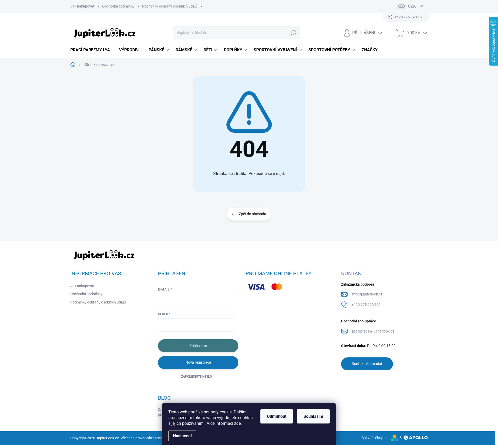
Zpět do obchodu (252, 214)
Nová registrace (198, 362)
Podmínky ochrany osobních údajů (170, 6)
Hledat (293, 33)
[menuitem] (92, 50)
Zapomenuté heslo (196, 376)
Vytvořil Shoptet (375, 438)
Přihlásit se (198, 345)
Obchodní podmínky (118, 6)
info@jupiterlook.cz (367, 294)
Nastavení (182, 435)
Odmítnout (276, 416)
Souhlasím (313, 416)
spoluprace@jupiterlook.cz (372, 331)
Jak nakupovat (82, 6)
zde (237, 423)
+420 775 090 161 (366, 304)
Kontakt (352, 273)
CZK (412, 6)
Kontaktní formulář (367, 364)
